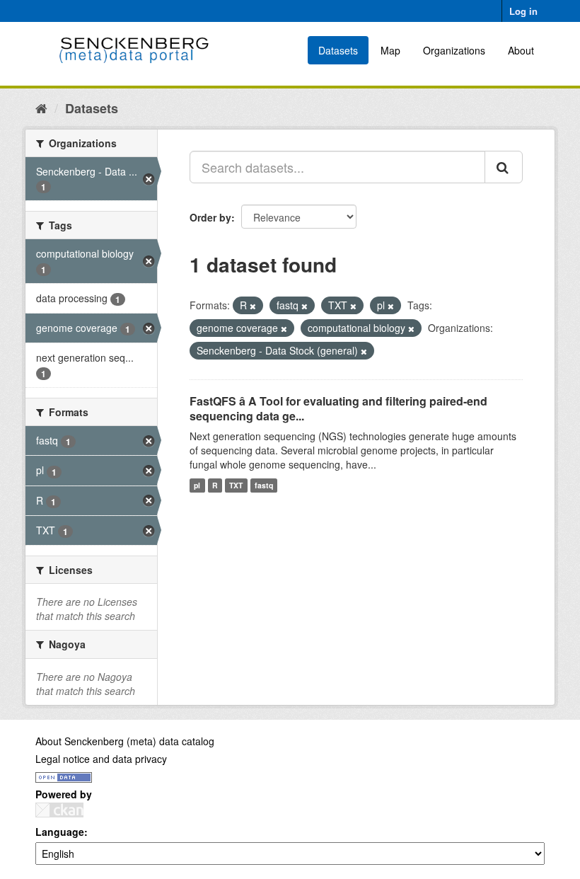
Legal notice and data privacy (101, 759)
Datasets (338, 50)
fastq (264, 485)
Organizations (454, 50)
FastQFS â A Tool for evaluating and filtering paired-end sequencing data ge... (338, 408)
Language (59, 832)
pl (197, 485)
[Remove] (253, 305)
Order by (210, 217)
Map (390, 50)
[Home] (41, 107)
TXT (236, 485)
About (521, 50)
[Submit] (504, 167)
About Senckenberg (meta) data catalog (124, 741)
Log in (523, 11)
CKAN (59, 810)
